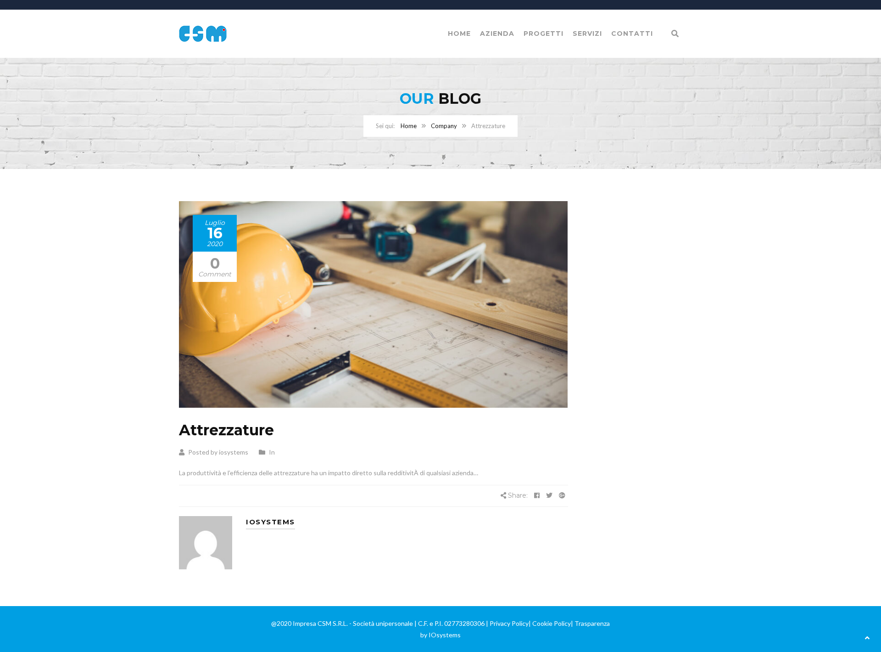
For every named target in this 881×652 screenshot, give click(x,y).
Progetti (543, 33)
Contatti (632, 33)
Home (459, 33)
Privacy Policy (509, 623)
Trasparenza (592, 623)
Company (444, 125)
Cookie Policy (551, 623)
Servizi (587, 33)
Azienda (497, 33)
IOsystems (445, 635)
